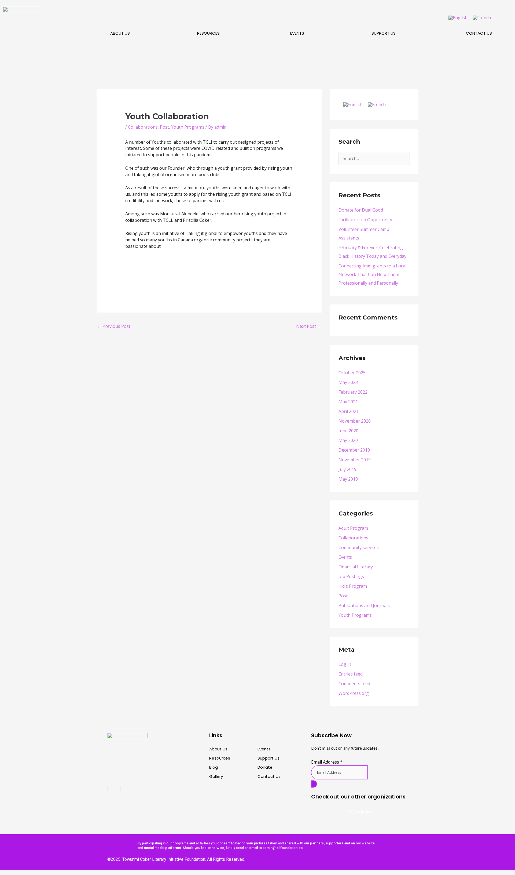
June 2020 (348, 431)
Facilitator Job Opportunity (365, 220)
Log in (345, 664)
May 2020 (348, 440)
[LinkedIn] (120, 789)
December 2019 (354, 450)
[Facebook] (107, 789)
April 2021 (349, 411)
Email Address (327, 762)
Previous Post (113, 326)
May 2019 (348, 479)
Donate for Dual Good (361, 210)
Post (164, 127)
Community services (359, 547)
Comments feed (354, 684)
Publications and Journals (364, 605)
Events (297, 33)
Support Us (383, 33)
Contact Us (479, 33)
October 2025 (352, 373)
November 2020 (355, 421)
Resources (208, 33)
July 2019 (347, 469)
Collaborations (143, 127)
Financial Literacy (356, 567)
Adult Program (353, 528)
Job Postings (351, 576)
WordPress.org (354, 693)
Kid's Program (353, 586)
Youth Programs (187, 127)
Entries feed (351, 674)
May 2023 (348, 382)
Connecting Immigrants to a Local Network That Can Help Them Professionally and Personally (372, 274)
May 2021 (348, 402)
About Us (120, 33)
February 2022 (353, 392)
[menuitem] (458, 17)
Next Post (308, 326)
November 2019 (355, 460)
